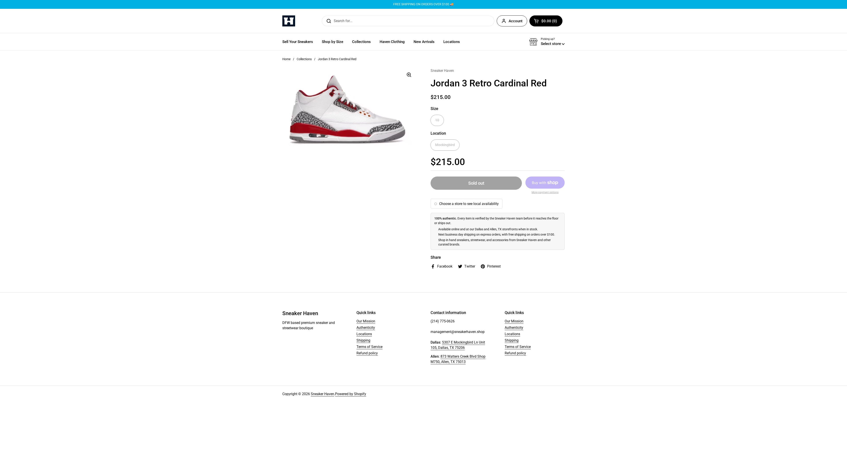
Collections (304, 59)
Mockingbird (445, 145)
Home (286, 59)
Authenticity (365, 327)
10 (437, 120)
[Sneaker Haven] (288, 20)
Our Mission (365, 321)
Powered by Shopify (350, 394)
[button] (545, 20)
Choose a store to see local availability (469, 204)
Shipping (363, 340)
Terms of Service (369, 347)
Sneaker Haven (322, 394)
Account (516, 21)
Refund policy (367, 353)
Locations (364, 334)
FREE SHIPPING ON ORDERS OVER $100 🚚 (423, 4)
